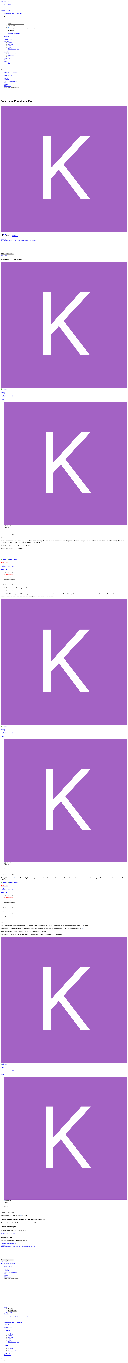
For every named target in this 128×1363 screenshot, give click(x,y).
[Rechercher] (1, 69)
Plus (9, 50)
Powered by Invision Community (19, 1317)
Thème (6, 1307)
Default (10, 1308)
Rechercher (11, 55)
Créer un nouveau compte (8, 1233)
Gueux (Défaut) (12, 1310)
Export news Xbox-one (10, 72)
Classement (7, 58)
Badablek (4, 569)
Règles (9, 45)
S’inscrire (6, 36)
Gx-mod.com (7, 39)
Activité (6, 52)
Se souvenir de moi (13, 29)
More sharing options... (7, 253)
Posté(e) (7, 396)
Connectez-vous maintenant (8, 1243)
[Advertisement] (64, 94)
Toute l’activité (12, 53)
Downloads (7, 60)
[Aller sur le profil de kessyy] (64, 231)
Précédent (10, 1334)
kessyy (5, 234)
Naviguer (6, 41)
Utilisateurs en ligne (13, 49)
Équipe (10, 47)
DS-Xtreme (15, 236)
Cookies (6, 1314)
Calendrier (10, 44)
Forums (10, 42)
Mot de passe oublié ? (14, 33)
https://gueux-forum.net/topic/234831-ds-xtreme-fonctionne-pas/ (18, 240)
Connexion (11, 30)
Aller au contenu (5, 1)
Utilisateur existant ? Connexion (13, 13)
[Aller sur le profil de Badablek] (4, 559)
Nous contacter (8, 1312)
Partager (3, 239)
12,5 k (9, 577)
